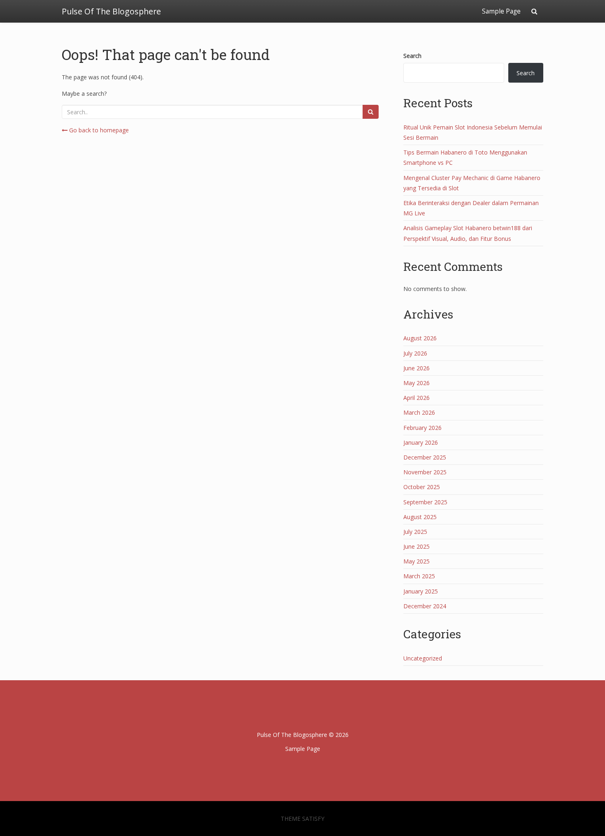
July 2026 (415, 353)
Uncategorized (422, 658)
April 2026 (416, 398)
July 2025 (415, 532)
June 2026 (416, 368)
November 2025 (425, 472)
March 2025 (419, 576)
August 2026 (420, 338)
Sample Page (501, 11)
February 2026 (422, 428)
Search (412, 56)
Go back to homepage (98, 130)
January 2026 (420, 442)
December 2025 (424, 457)
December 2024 (424, 606)
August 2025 (420, 517)
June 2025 (416, 546)
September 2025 (425, 502)
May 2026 (416, 383)
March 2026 (419, 412)
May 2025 (416, 561)
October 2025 (421, 487)
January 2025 (420, 591)
